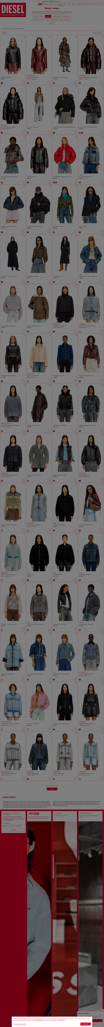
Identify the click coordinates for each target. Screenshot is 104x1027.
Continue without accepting (19, 1024)
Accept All (85, 1024)
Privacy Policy (53, 1020)
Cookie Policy (61, 1020)
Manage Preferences (40, 1020)
